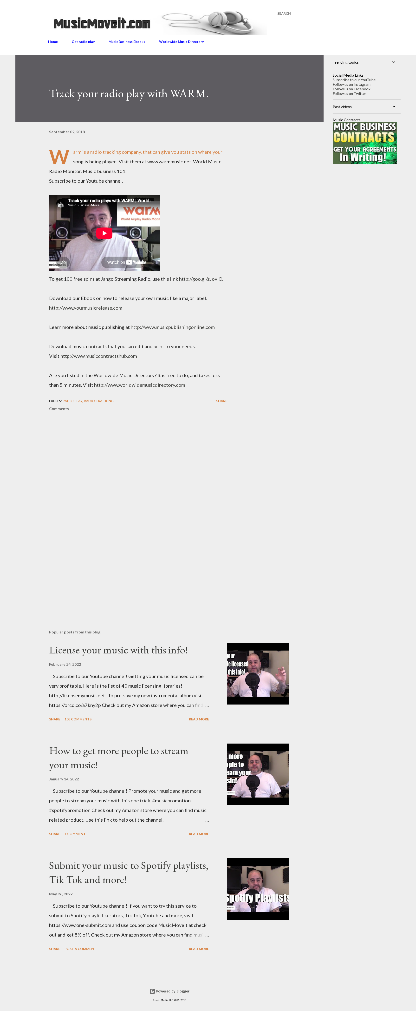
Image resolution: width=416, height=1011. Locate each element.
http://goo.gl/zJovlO (200, 279)
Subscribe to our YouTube (354, 79)
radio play (72, 401)
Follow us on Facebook (351, 88)
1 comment (75, 834)
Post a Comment (80, 949)
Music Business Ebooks (127, 42)
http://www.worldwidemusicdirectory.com (139, 385)
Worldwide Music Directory (181, 42)
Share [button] (221, 401)
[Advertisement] (130, 569)
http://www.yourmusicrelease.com (85, 308)
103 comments (78, 719)
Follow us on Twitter (349, 93)
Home (53, 42)
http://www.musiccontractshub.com (98, 356)
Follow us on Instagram (351, 84)
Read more (199, 719)
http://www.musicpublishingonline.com (173, 327)
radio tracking (99, 401)
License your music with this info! (118, 650)
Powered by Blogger (172, 991)
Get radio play (83, 42)
